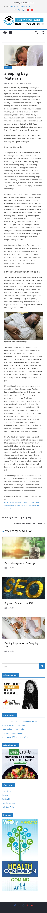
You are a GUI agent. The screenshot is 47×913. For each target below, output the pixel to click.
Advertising (6, 791)
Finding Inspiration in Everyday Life (21, 645)
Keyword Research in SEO (18, 603)
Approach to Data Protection (13, 725)
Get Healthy (6, 799)
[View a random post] (42, 32)
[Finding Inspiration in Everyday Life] (23, 618)
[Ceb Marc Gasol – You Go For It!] (5, 32)
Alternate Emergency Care (19, 6)
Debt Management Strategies (20, 563)
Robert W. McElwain (24, 83)
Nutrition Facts (8, 807)
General (8, 68)
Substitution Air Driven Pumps (28, 523)
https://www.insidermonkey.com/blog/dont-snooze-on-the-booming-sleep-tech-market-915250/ (22, 505)
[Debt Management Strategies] (23, 538)
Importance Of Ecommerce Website (16, 737)
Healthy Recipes (8, 803)
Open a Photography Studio (13, 729)
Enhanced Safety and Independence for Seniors (21, 721)
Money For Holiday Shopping (18, 517)
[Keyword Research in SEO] (23, 578)
